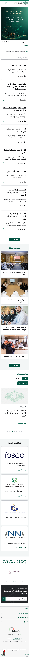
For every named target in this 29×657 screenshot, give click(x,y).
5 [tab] (14, 431)
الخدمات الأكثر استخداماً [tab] (12, 51)
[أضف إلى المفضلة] (4, 76)
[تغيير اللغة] (6, 3)
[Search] (4, 599)
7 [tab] (10, 431)
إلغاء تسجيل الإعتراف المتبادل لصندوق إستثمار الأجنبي (16, 192)
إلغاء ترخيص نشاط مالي (16, 171)
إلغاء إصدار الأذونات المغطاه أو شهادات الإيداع (14, 109)
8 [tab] (9, 431)
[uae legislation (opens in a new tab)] (14, 572)
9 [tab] (7, 431)
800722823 (9, 639)
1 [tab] (8, 42)
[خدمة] (2, 58)
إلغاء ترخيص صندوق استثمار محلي (14, 151)
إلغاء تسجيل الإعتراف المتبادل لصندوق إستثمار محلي (16, 216)
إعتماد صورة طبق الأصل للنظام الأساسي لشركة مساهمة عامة (16, 86)
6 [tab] (12, 431)
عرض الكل (15, 239)
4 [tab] (3, 42)
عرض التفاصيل (22, 423)
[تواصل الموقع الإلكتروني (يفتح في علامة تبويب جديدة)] (14, 629)
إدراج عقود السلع (19, 65)
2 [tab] (6, 42)
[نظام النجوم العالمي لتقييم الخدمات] (15, 3)
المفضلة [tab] (22, 51)
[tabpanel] (14, 407)
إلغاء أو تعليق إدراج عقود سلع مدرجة (16, 130)
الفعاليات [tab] (17, 378)
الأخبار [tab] (25, 378)
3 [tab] (5, 42)
